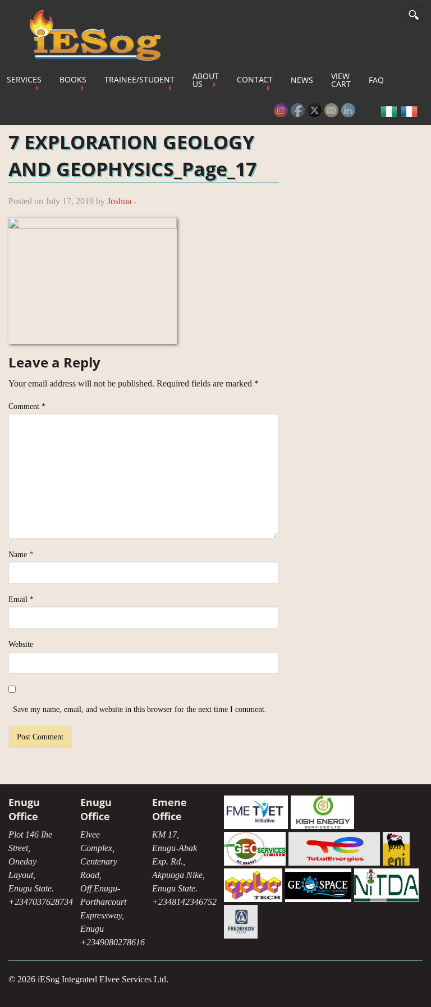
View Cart (341, 80)
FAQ (376, 80)
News (302, 80)
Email (21, 599)
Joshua (119, 201)
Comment (26, 406)
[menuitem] (73, 80)
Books (72, 79)
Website (20, 644)
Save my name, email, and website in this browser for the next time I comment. (140, 709)
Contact (255, 79)
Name (20, 554)
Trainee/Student (139, 79)
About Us (205, 80)
